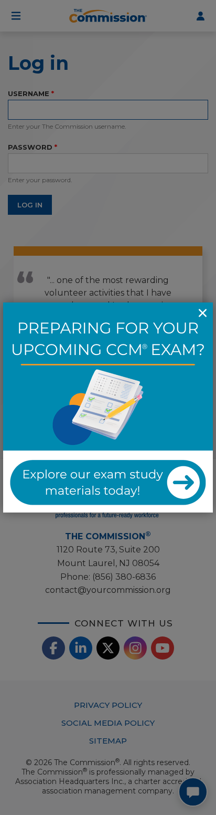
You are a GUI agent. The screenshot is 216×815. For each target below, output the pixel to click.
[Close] (202, 312)
